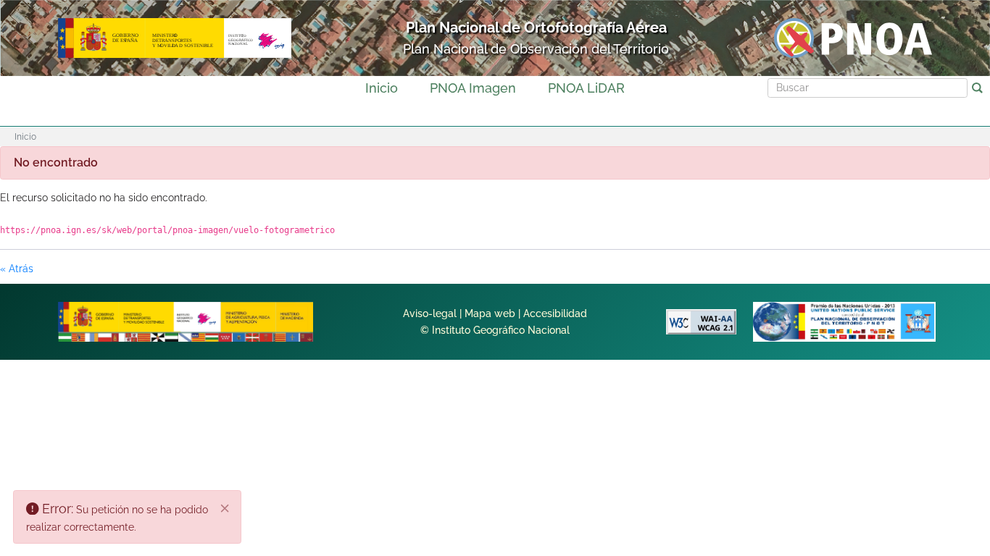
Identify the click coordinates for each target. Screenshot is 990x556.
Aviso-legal (430, 313)
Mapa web (490, 313)
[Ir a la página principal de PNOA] (853, 37)
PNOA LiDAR (586, 88)
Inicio (381, 88)
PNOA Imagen (473, 88)
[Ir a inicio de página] (926, 324)
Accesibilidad (555, 313)
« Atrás (16, 268)
